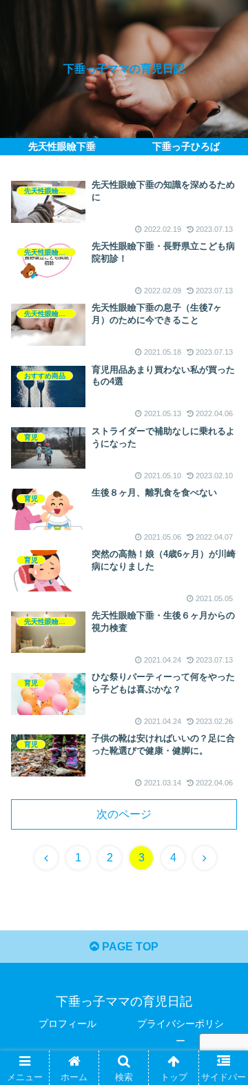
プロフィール (67, 1023)
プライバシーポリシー (180, 1032)
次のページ (124, 814)
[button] (221, 1076)
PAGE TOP (128, 946)
